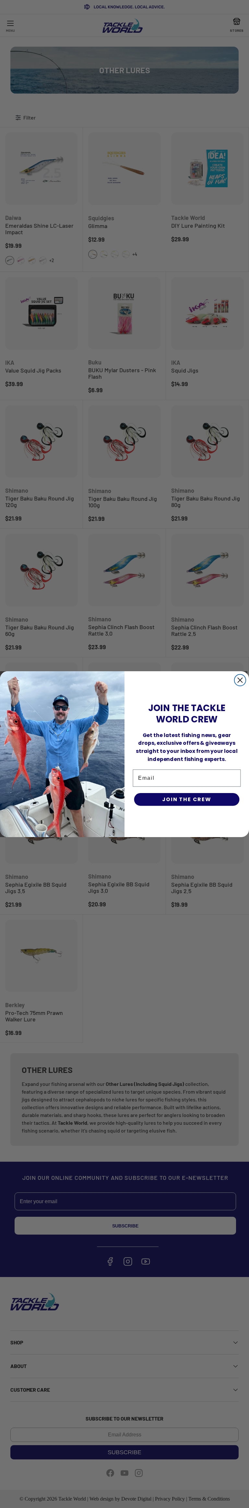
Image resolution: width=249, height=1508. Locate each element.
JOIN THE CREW (186, 799)
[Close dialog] (240, 679)
